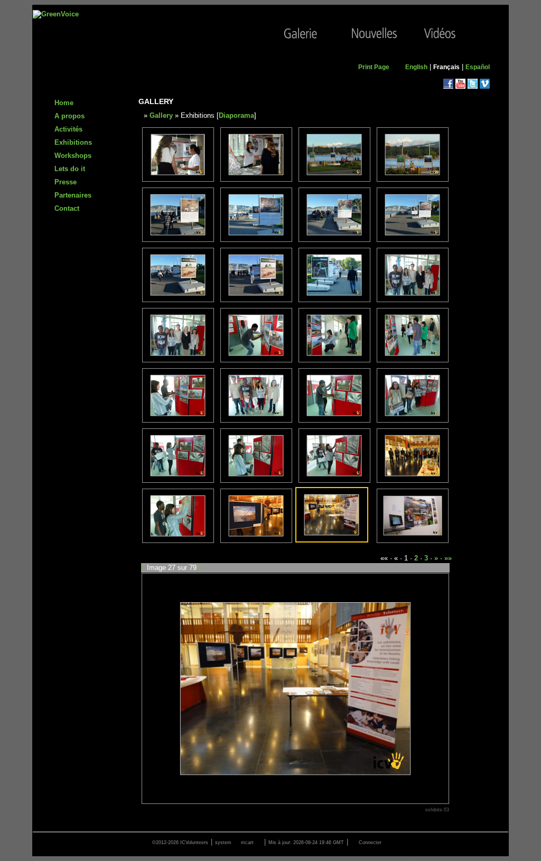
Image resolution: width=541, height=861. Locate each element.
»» (448, 558)
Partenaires (72, 195)
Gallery (161, 115)
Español (477, 67)
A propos (69, 116)
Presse (65, 182)
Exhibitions (73, 142)
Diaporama (236, 115)
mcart (247, 842)
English (416, 67)
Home (63, 103)
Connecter (370, 842)
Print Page (373, 67)
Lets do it (69, 169)
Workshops (72, 156)
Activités (68, 129)
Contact (66, 208)
